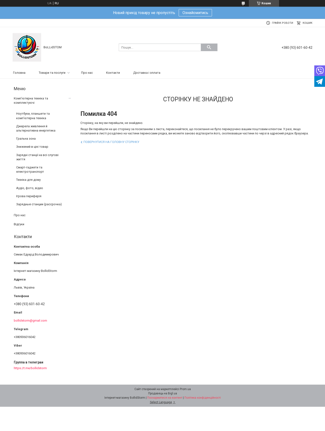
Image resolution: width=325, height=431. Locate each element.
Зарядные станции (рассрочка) (39, 204)
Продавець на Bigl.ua (162, 393)
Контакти (113, 72)
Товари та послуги (52, 72)
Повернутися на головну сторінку (111, 142)
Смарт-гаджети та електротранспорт (30, 169)
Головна (19, 72)
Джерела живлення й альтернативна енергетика (35, 128)
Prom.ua (185, 389)
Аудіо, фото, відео (29, 188)
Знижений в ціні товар (32, 146)
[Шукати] (209, 47)
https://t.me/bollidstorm (30, 368)
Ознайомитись (195, 12)
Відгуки (19, 224)
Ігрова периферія (28, 196)
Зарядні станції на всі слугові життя (37, 157)
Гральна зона (26, 138)
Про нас (87, 72)
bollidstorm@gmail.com (30, 320)
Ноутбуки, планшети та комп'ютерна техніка (33, 116)
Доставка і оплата (146, 72)
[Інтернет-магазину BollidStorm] (27, 47)
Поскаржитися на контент (164, 397)
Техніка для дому (28, 179)
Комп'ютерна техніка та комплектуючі (31, 100)
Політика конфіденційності (202, 397)
